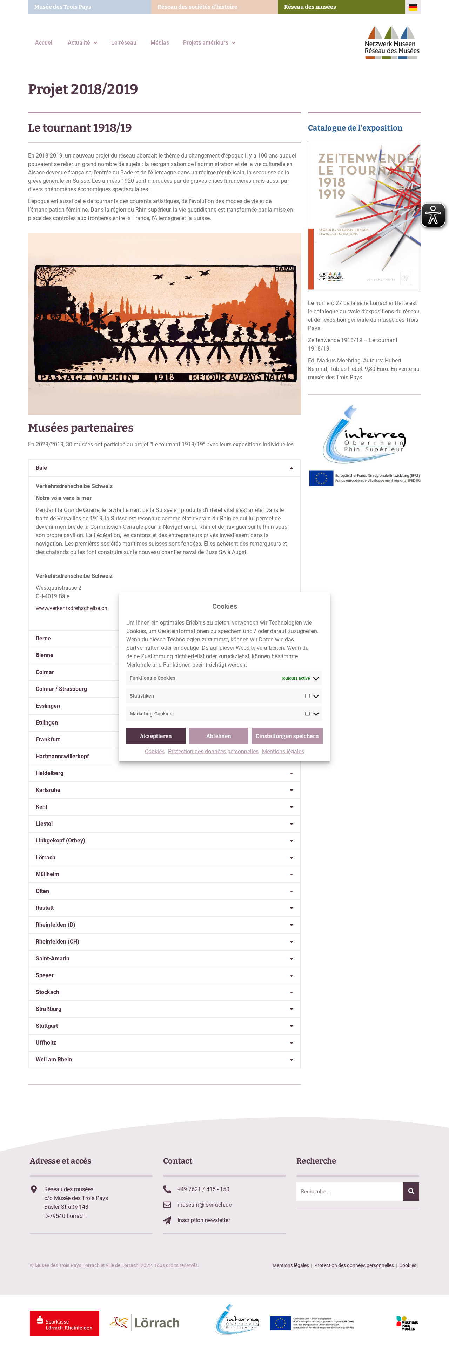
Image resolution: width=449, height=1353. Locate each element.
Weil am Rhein (54, 1059)
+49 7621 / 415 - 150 (203, 1189)
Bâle (41, 468)
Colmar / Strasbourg (61, 689)
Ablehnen (219, 736)
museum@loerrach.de (204, 1204)
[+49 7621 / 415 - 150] (167, 1189)
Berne (43, 638)
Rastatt (45, 908)
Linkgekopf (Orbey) (60, 840)
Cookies (155, 751)
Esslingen (48, 705)
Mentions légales (283, 751)
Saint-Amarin (52, 958)
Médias (159, 42)
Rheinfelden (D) (55, 924)
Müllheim (47, 874)
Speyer (45, 975)
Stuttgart (47, 1025)
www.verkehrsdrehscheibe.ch (71, 608)
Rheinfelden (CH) (57, 941)
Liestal (44, 823)
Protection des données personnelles (213, 751)
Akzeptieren (156, 736)
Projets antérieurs (205, 42)
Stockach (47, 992)
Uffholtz (46, 1042)
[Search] (411, 1191)
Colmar (45, 672)
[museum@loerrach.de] (167, 1205)
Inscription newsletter (203, 1220)
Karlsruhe (48, 790)
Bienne (44, 655)
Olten (42, 891)
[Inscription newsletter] (167, 1220)
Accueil (44, 42)
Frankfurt (48, 739)
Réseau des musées (310, 7)
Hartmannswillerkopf (62, 756)
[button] (164, 468)
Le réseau (123, 42)
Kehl (41, 807)
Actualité (79, 42)
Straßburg (48, 1009)
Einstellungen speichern (287, 736)
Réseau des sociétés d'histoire (197, 7)
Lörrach (45, 857)
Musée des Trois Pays (62, 7)
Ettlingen (47, 722)
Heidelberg (49, 773)
